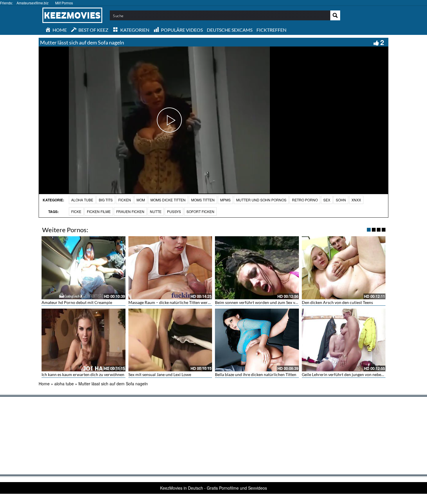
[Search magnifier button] (335, 15)
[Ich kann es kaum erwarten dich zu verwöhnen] (83, 340)
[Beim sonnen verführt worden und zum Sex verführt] (257, 267)
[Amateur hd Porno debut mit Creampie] (83, 267)
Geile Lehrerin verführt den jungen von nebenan (345, 374)
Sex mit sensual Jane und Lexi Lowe (159, 374)
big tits (106, 199)
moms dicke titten (168, 199)
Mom (141, 199)
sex (326, 199)
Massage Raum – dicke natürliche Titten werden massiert (179, 302)
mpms (225, 199)
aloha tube (82, 199)
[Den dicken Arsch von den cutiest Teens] (344, 267)
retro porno (305, 199)
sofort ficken (200, 211)
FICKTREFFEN (271, 30)
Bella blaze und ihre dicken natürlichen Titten (255, 374)
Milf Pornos (64, 2)
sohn (341, 199)
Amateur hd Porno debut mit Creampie (77, 302)
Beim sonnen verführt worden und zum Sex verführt (261, 302)
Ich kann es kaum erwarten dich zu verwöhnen (83, 374)
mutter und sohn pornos (261, 199)
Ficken (124, 199)
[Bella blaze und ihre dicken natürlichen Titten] (257, 340)
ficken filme (99, 211)
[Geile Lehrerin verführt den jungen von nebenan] (344, 340)
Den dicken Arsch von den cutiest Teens (337, 302)
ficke (76, 211)
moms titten (203, 199)
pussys (174, 211)
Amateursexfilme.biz (33, 2)
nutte (156, 211)
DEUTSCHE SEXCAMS (229, 30)
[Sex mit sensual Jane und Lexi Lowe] (170, 340)
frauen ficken (130, 211)
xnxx (356, 199)
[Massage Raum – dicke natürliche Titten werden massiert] (170, 267)
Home (44, 383)
